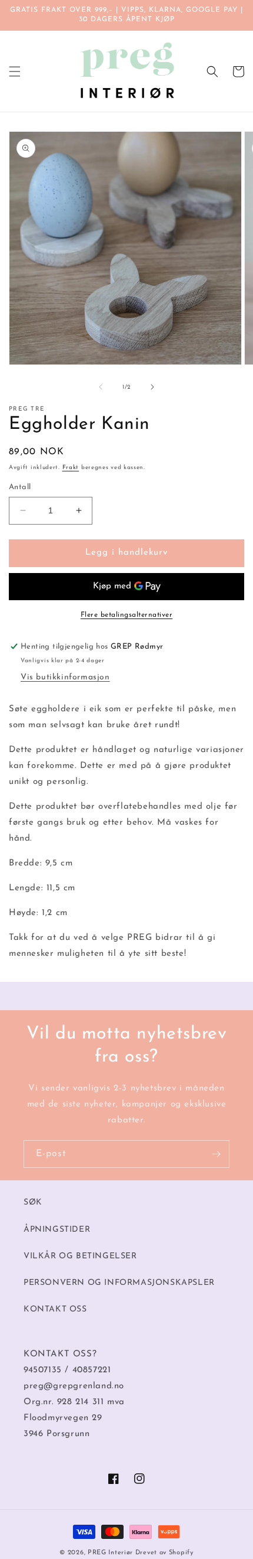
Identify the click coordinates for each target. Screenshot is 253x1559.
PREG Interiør (110, 1553)
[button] (15, 71)
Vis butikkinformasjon (65, 677)
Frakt (70, 467)
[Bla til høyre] (152, 387)
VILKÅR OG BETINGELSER (80, 1256)
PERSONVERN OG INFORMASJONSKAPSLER (119, 1282)
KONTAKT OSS (55, 1309)
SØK (33, 1202)
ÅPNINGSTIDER (57, 1229)
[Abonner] (216, 1154)
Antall (20, 487)
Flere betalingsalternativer (127, 615)
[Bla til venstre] (101, 387)
